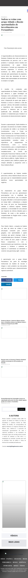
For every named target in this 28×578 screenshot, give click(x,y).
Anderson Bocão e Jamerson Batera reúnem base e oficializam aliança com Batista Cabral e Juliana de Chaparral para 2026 (13, 322)
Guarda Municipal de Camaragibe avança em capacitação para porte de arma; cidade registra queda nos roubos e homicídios (14, 400)
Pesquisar (21, 409)
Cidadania (17, 559)
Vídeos (22, 565)
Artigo (15, 565)
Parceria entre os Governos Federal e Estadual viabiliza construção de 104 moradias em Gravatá (13, 361)
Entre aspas (7, 565)
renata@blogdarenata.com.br (15, 446)
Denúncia (22, 562)
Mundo (15, 562)
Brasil (25, 559)
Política (9, 559)
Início (3, 559)
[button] (26, 2)
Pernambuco (6, 562)
